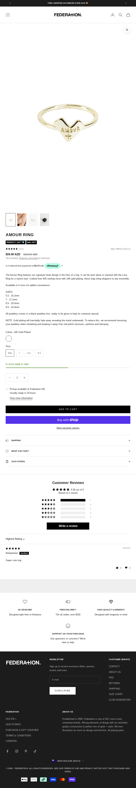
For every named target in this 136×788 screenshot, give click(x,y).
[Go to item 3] (33, 219)
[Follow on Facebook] (7, 751)
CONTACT (114, 666)
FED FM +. (11, 719)
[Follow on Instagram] (16, 751)
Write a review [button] (68, 525)
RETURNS (114, 683)
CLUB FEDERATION (119, 699)
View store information (21, 398)
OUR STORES (13, 724)
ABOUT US (115, 672)
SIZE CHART (116, 694)
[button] (49, 500)
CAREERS (11, 741)
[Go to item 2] (22, 219)
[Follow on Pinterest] (26, 751)
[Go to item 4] (45, 219)
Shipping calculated (28, 258)
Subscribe (62, 690)
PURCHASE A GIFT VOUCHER (22, 730)
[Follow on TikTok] (35, 751)
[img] (13, 548)
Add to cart (68, 409)
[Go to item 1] (11, 219)
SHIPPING (114, 688)
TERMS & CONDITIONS (18, 735)
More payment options (68, 428)
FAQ (111, 677)
